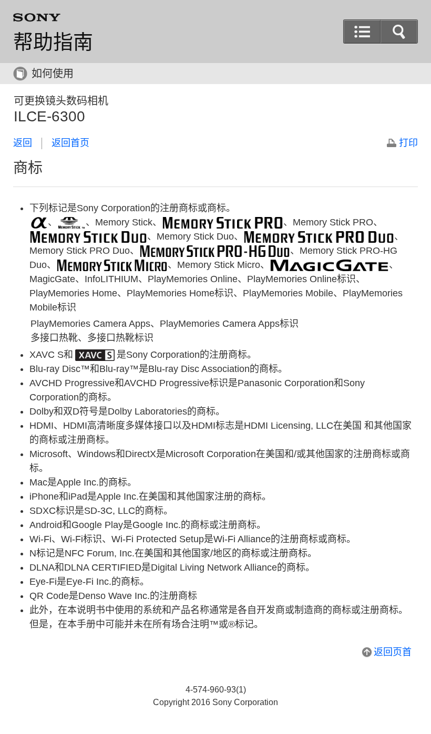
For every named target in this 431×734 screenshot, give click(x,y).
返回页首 (393, 652)
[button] (399, 31)
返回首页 (70, 143)
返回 (22, 143)
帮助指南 (53, 42)
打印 (408, 143)
